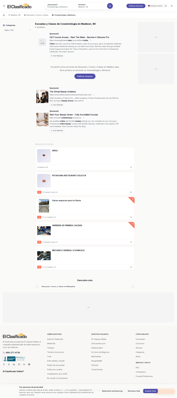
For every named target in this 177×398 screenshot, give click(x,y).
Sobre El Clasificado (55, 339)
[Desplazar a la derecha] (133, 286)
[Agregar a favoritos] (131, 167)
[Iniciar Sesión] (171, 5)
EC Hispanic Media (98, 339)
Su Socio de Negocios (100, 352)
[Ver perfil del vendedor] (39, 201)
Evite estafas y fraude (56, 361)
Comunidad (140, 339)
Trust (49, 356)
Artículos (139, 348)
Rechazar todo (134, 391)
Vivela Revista (97, 369)
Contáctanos (141, 372)
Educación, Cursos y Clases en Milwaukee (58, 286)
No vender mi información (57, 378)
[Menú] (4, 5)
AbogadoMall (96, 361)
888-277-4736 (13, 352)
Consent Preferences (144, 376)
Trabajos (50, 348)
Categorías (140, 352)
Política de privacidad (55, 365)
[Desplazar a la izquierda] (37, 286)
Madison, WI (15, 15)
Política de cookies (54, 369)
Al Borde (94, 365)
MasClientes (96, 356)
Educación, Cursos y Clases (37, 15)
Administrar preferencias (112, 391)
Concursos (140, 343)
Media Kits (51, 343)
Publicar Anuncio (136, 6)
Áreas (138, 356)
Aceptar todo (150, 391)
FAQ (137, 368)
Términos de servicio (55, 352)
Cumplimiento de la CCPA (57, 374)
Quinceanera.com (98, 343)
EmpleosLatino (97, 348)
